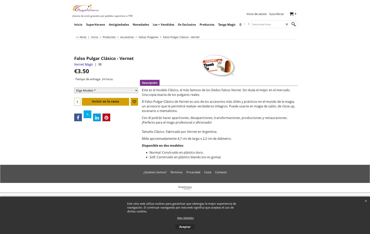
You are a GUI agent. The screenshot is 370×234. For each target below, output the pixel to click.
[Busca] (294, 24)
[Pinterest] (106, 117)
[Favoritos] (134, 101)
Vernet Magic (83, 64)
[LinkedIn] (97, 117)
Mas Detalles (185, 218)
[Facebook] (78, 117)
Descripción (149, 83)
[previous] (244, 24)
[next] (248, 24)
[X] (87, 114)
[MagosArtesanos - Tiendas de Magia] (101, 8)
